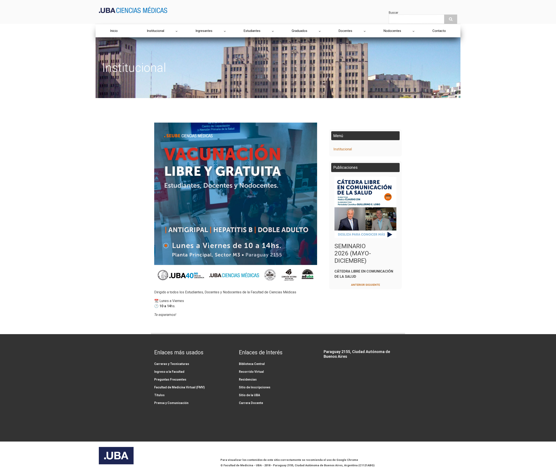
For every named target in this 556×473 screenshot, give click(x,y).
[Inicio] (133, 9)
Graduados (299, 31)
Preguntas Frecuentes (170, 379)
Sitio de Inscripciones (254, 387)
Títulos (159, 395)
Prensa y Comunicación (171, 403)
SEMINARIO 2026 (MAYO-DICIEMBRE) (352, 253)
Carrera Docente (251, 403)
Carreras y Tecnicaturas (171, 364)
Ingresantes (203, 31)
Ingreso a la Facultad (169, 371)
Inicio (114, 31)
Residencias (248, 379)
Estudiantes (252, 31)
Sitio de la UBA (249, 395)
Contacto (439, 31)
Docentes (345, 31)
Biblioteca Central (252, 364)
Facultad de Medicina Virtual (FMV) (179, 387)
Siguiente (372, 284)
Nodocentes (392, 31)
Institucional (155, 31)
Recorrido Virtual (251, 371)
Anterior (358, 284)
